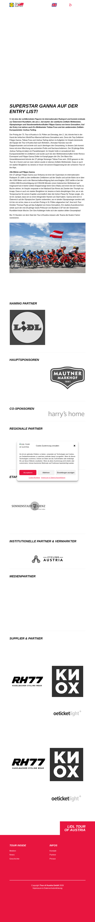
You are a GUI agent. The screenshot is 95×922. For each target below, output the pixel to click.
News (12, 855)
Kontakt (53, 851)
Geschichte (14, 859)
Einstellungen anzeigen (65, 472)
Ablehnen (46, 472)
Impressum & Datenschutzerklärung (53, 478)
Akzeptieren (27, 472)
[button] (74, 446)
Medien (13, 851)
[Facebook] (11, 870)
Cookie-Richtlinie (34, 478)
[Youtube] (26, 870)
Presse (53, 859)
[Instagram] (18, 870)
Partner (53, 855)
